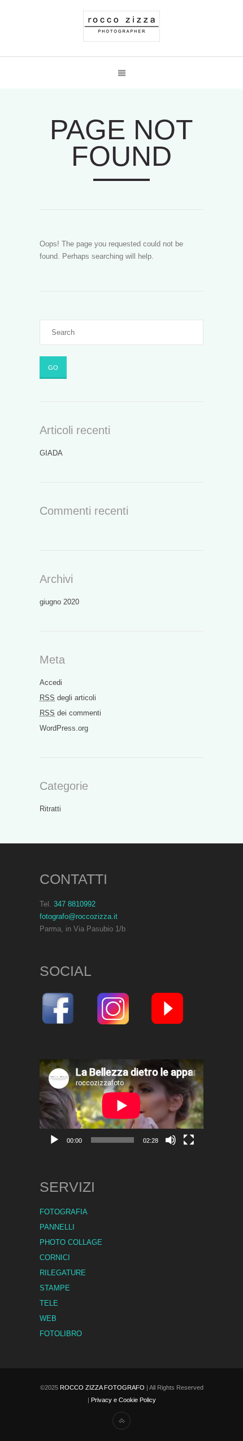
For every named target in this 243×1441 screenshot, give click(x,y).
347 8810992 (75, 904)
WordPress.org (64, 728)
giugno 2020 (59, 602)
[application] (121, 1105)
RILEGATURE (63, 1272)
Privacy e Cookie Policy (123, 1399)
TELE (49, 1303)
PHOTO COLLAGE (71, 1242)
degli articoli (68, 697)
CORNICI (55, 1257)
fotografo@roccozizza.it (79, 916)
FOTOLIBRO (61, 1333)
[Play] (54, 1140)
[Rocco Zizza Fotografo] (121, 28)
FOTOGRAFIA (64, 1212)
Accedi (51, 682)
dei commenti (70, 713)
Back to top (121, 1421)
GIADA (51, 453)
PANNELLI (57, 1227)
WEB (48, 1318)
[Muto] (170, 1140)
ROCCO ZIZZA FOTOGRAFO (102, 1387)
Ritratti (50, 809)
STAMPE (55, 1288)
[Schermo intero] (188, 1140)
